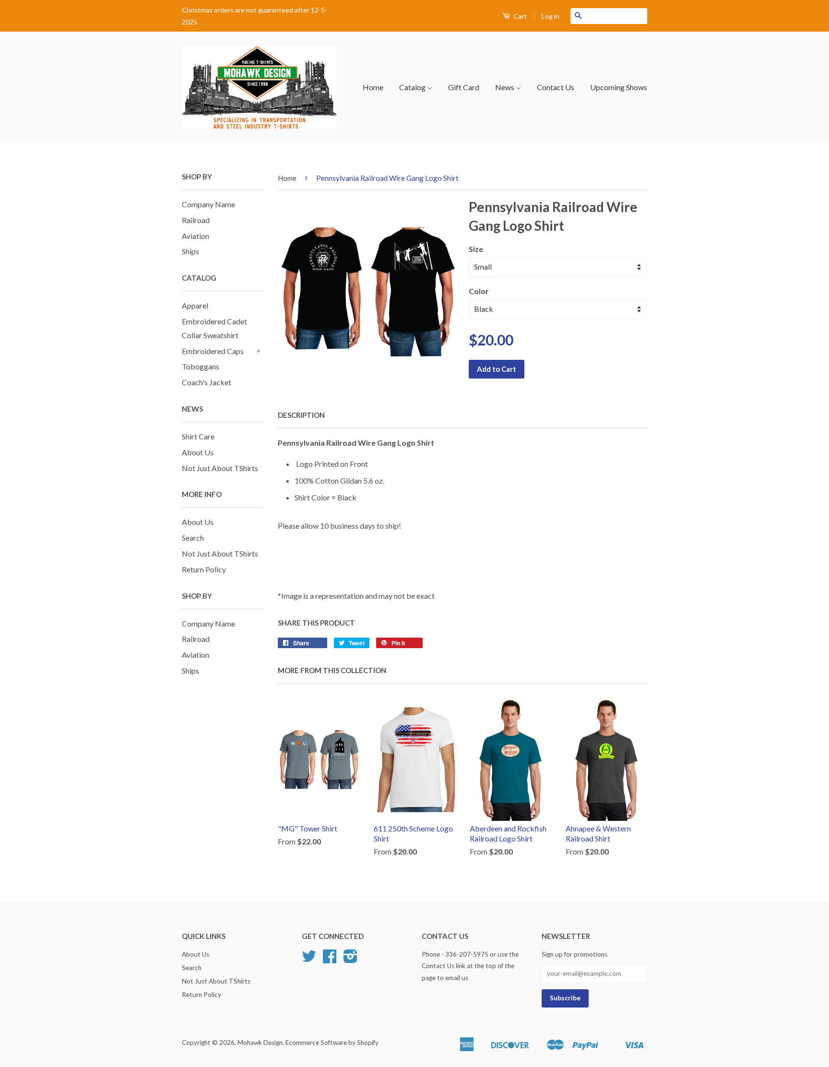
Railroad (196, 220)
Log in (550, 16)
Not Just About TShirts (220, 468)
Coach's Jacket (206, 382)
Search (193, 537)
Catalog (413, 87)
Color (479, 291)
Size (476, 248)
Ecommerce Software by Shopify (332, 1042)
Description (301, 415)
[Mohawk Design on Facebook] (329, 959)
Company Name (208, 204)
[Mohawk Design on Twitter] (309, 959)
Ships (190, 251)
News (505, 87)
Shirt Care (198, 436)
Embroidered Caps (213, 351)
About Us (197, 452)
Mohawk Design (260, 1042)
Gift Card (463, 87)
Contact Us (555, 87)
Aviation (195, 235)
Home (373, 87)
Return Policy (204, 569)
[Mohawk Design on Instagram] (350, 959)
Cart (519, 16)
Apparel (195, 305)
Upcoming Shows (618, 87)
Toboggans (200, 366)
